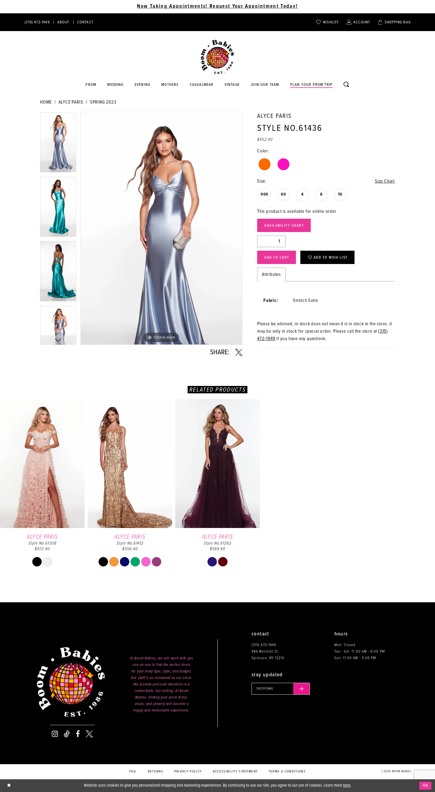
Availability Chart (284, 225)
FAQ (132, 771)
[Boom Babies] (217, 57)
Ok (425, 785)
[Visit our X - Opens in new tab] (89, 734)
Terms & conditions (287, 771)
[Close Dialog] (9, 785)
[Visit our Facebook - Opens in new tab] (78, 734)
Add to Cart (276, 257)
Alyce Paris (71, 102)
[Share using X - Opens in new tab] (238, 352)
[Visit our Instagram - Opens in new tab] (55, 734)
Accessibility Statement (235, 771)
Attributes (271, 274)
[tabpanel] (58, 144)
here (346, 785)
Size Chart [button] (385, 181)
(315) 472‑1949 (264, 645)
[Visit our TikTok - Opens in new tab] (67, 734)
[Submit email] (301, 689)
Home (46, 102)
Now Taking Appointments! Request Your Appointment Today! (217, 6)
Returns (155, 771)
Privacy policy (188, 771)
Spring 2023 (103, 102)
